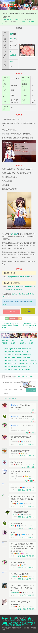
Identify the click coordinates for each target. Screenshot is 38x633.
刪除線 (6, 393)
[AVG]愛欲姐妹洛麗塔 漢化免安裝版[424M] (17, 369)
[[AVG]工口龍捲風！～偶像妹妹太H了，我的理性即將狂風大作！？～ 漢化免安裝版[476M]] (32, 335)
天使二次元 (20, 618)
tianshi (17, 19)
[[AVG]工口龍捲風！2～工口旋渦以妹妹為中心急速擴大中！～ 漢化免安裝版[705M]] (23, 335)
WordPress (5, 620)
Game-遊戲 (7, 19)
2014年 (12, 39)
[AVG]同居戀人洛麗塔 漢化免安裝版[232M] (17, 366)
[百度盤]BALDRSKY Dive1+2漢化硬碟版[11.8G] (29, 326)
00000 (15, 514)
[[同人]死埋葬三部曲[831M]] (5, 335)
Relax (18, 620)
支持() (31, 412)
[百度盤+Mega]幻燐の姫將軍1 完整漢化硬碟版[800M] (10, 326)
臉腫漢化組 (14, 234)
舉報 (29, 444)
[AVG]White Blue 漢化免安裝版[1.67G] (16, 352)
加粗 (21, 389)
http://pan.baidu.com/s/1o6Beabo (18, 277)
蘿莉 (11, 61)
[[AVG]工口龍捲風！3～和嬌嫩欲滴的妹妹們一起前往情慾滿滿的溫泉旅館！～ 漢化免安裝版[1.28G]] (14, 335)
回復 (33, 410)
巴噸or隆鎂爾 (15, 593)
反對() (25, 444)
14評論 (23, 21)
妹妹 (11, 51)
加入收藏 (28, 311)
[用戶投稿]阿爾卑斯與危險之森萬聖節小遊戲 (17, 349)
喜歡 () (12, 311)
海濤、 (13, 535)
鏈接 (15, 389)
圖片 (10, 389)
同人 (11, 34)
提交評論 (32, 390)
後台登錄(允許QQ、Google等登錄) (24, 377)
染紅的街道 (14, 576)
